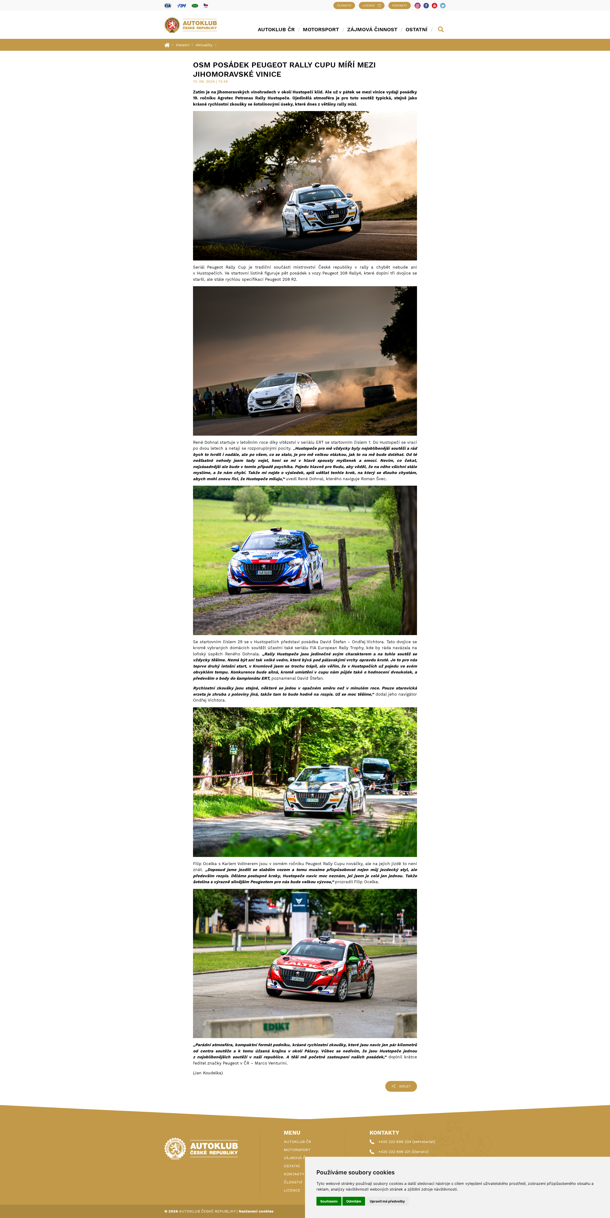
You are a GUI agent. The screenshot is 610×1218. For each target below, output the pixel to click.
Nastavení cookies (256, 1211)
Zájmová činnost (372, 29)
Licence (369, 5)
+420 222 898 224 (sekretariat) (406, 1141)
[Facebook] (426, 5)
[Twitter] (443, 5)
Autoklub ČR (276, 29)
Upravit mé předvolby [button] (387, 1201)
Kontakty (399, 5)
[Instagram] (418, 6)
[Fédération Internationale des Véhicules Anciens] (195, 5)
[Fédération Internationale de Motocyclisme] (181, 5)
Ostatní (416, 29)
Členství (344, 5)
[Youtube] (434, 5)
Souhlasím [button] (329, 1201)
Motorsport (321, 29)
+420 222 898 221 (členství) (403, 1151)
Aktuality (204, 45)
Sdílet (405, 1086)
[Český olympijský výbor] (206, 5)
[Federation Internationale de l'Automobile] (167, 5)
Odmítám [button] (353, 1201)
